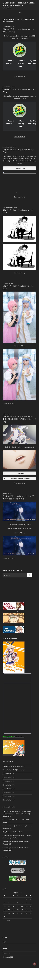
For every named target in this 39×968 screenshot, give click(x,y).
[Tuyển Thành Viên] (13, 755)
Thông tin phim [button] (20, 473)
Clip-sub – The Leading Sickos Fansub (19, 4)
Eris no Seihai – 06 (8, 789)
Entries (6, 953)
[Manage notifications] (34, 963)
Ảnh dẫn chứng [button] (20, 168)
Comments (8, 957)
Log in (5, 942)
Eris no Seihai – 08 (8, 781)
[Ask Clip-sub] (13, 633)
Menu (20, 13)
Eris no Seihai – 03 (8, 800)
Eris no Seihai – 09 (8, 777)
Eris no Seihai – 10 (8, 774)
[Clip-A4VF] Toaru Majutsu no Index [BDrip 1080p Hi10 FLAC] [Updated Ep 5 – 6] (19, 419)
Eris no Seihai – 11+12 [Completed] (13, 770)
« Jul (8, 920)
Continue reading (19, 76)
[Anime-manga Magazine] (13, 672)
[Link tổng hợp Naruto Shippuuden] (13, 622)
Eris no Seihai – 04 (8, 796)
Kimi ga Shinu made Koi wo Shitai (13, 766)
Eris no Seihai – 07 (8, 785)
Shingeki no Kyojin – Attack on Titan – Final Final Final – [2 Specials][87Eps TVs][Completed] (17, 814)
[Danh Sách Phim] (13, 609)
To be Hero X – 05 (17, 832)
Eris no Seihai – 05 (8, 792)
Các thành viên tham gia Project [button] (20, 478)
